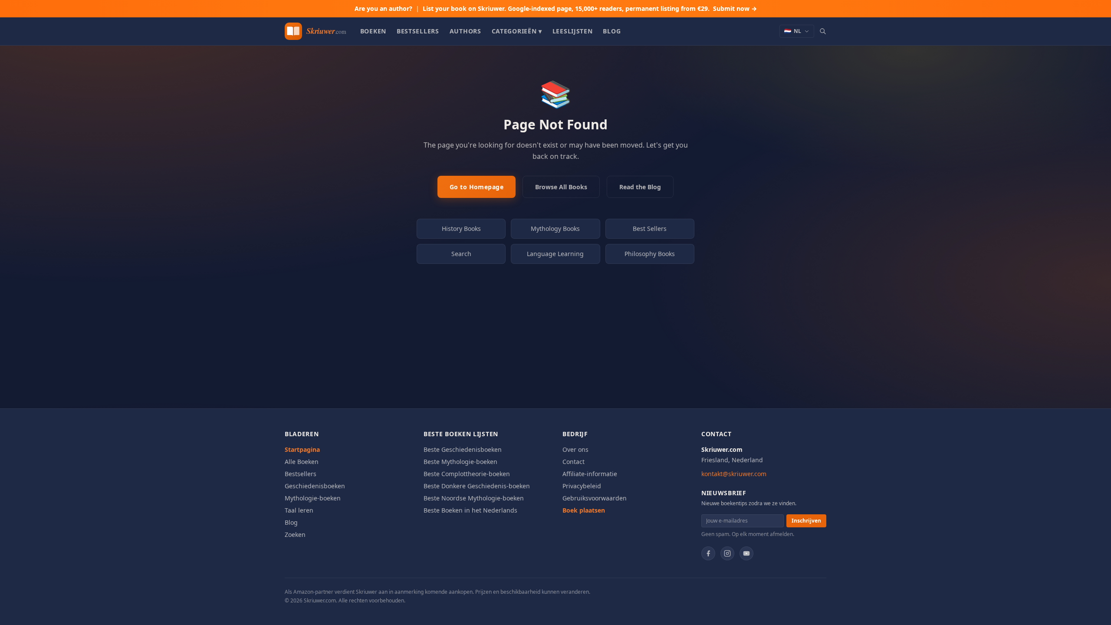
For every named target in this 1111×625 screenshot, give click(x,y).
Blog (612, 31)
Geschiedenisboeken (315, 486)
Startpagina (302, 449)
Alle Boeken (302, 461)
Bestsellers (418, 31)
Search (461, 254)
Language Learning (555, 254)
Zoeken (295, 534)
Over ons (575, 449)
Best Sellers (650, 228)
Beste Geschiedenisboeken (463, 449)
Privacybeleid (581, 486)
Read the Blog (640, 187)
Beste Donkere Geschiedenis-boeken (477, 486)
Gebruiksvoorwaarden (594, 498)
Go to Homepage (476, 187)
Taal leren (299, 510)
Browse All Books (561, 187)
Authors (465, 31)
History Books (461, 228)
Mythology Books (555, 228)
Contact (573, 461)
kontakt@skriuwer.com (733, 474)
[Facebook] (708, 553)
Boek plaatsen (583, 510)
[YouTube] (746, 553)
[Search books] (822, 31)
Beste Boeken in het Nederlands (470, 510)
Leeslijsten (572, 31)
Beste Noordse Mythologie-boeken (474, 498)
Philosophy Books (650, 254)
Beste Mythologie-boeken (460, 461)
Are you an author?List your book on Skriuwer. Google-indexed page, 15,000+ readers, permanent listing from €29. (556, 8)
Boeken (373, 31)
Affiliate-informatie (589, 474)
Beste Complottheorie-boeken (467, 474)
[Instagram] (727, 553)
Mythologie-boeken (313, 498)
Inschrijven (806, 520)
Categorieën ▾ (517, 31)
